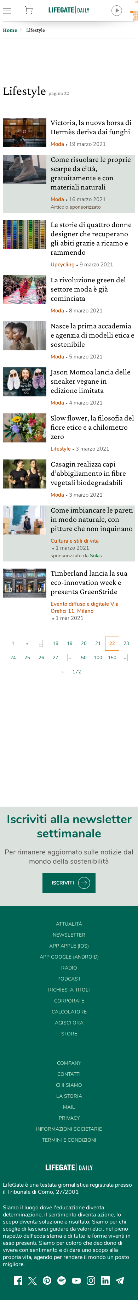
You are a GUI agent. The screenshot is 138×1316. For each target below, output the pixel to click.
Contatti (69, 1074)
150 (112, 658)
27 (55, 658)
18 (55, 643)
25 (27, 658)
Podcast (69, 979)
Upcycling (63, 264)
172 (77, 672)
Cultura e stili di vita (75, 540)
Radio (69, 968)
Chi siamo (69, 1085)
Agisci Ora (69, 1023)
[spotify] (61, 1280)
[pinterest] (47, 1280)
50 (84, 658)
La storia (69, 1096)
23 (126, 643)
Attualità (69, 924)
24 (13, 658)
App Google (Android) (69, 957)
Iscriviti (63, 883)
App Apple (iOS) (69, 946)
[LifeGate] (69, 10)
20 (84, 643)
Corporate (69, 1001)
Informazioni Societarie (69, 1129)
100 (98, 658)
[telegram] (120, 1280)
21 (98, 643)
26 (41, 658)
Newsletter (69, 935)
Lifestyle (61, 448)
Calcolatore (69, 1012)
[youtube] (76, 1280)
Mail (69, 1107)
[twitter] (32, 1280)
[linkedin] (105, 1280)
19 (70, 643)
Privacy (69, 1118)
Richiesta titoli (69, 990)
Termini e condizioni (69, 1140)
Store (38, 10)
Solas (96, 555)
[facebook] (18, 1280)
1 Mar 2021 (70, 618)
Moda (57, 144)
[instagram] (91, 1280)
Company (69, 1063)
